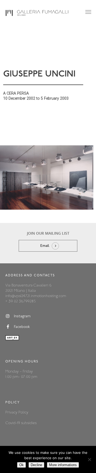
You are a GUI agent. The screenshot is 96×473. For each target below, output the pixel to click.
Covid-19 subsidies (21, 423)
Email (44, 246)
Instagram (22, 316)
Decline (36, 465)
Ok (21, 465)
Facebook (22, 327)
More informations (63, 465)
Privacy (11, 413)
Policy (23, 413)
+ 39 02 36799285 (20, 301)
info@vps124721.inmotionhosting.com (35, 296)
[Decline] (89, 459)
